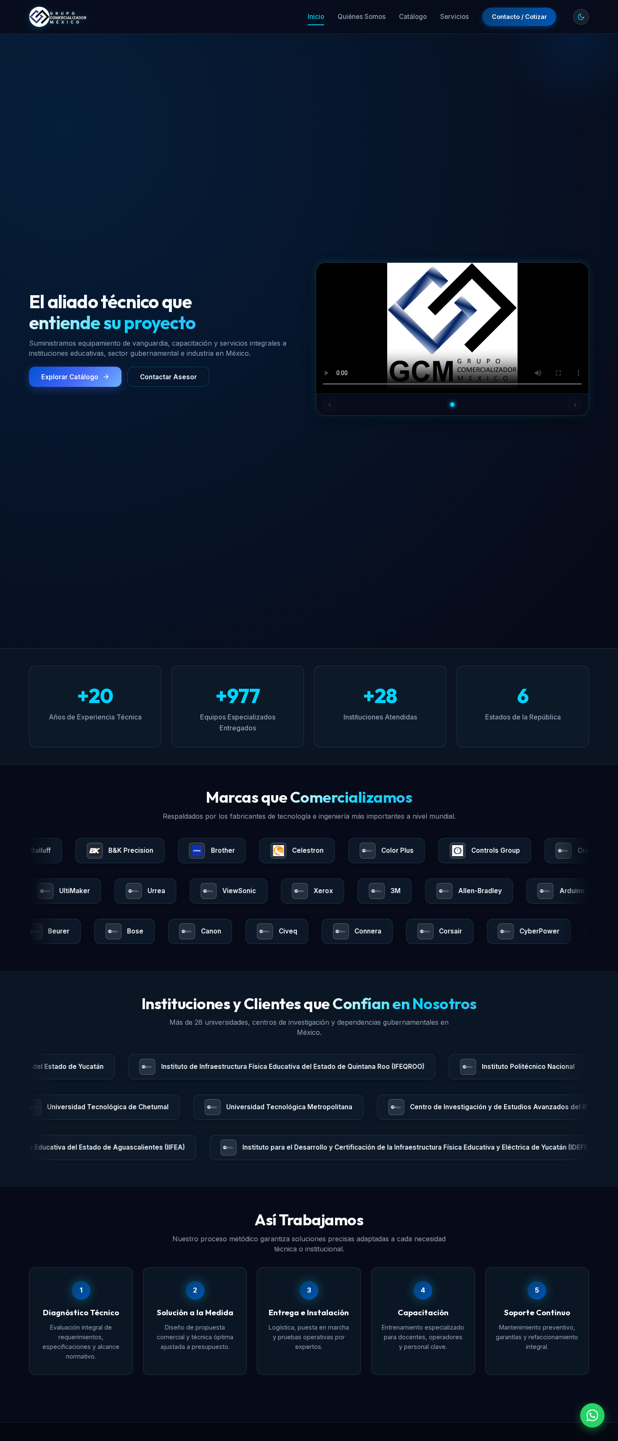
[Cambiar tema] (581, 17)
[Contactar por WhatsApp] (592, 1415)
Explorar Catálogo (69, 377)
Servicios (454, 17)
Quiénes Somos (362, 17)
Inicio (316, 17)
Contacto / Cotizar (519, 16)
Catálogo (413, 17)
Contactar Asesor (168, 377)
